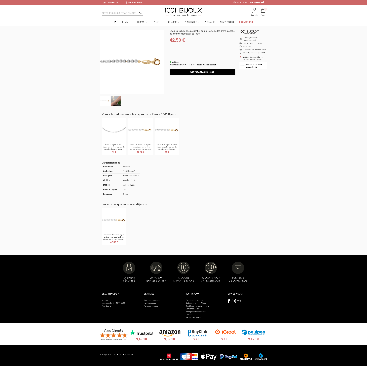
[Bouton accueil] (115, 22)
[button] (263, 12)
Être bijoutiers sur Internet (195, 300)
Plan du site (106, 306)
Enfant (157, 22)
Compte (254, 15)
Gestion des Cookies (193, 317)
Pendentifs (191, 22)
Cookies (189, 315)
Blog (239, 301)
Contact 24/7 (113, 2)
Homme (141, 22)
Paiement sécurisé (151, 306)
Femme (126, 22)
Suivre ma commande (152, 300)
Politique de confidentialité (196, 312)
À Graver (210, 22)
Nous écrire (106, 300)
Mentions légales (192, 309)
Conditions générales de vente (197, 306)
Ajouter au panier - (202, 72)
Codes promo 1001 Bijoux (196, 303)
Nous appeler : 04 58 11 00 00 (113, 303)
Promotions (246, 22)
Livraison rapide (150, 303)
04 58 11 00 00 (135, 2)
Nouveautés (227, 22)
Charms (173, 22)
